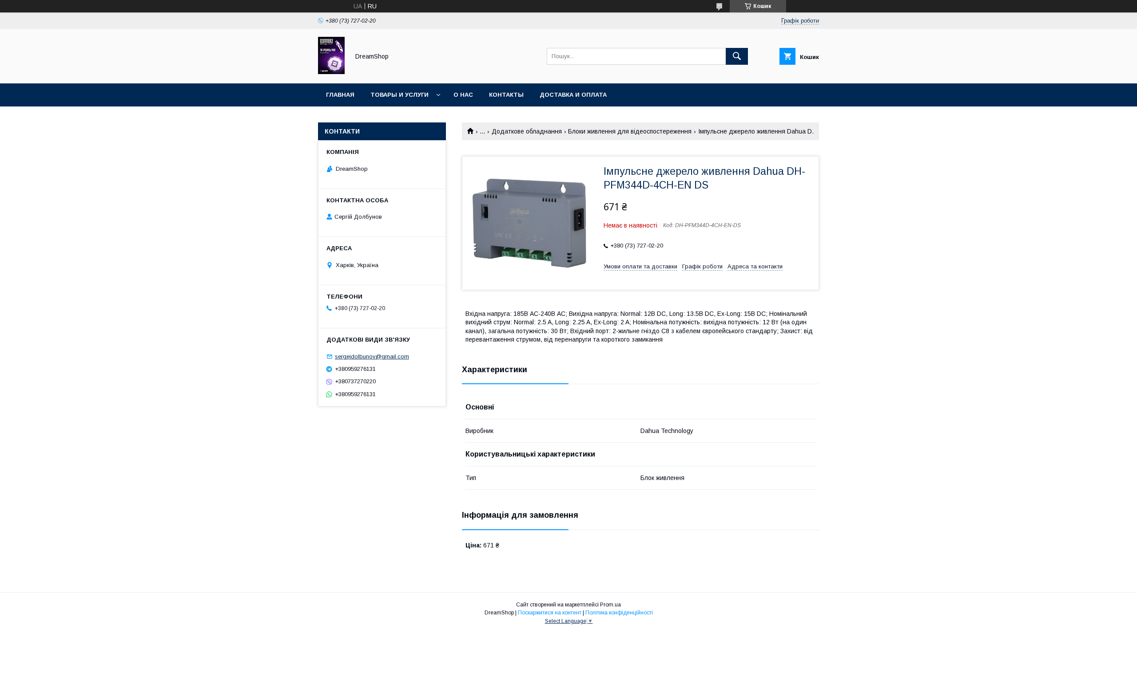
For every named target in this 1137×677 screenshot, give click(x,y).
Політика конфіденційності (619, 613)
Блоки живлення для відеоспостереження (630, 131)
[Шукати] (737, 56)
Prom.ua (610, 605)
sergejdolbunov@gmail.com (372, 356)
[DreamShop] (331, 71)
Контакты (506, 94)
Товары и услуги (399, 94)
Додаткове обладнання (527, 131)
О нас (463, 94)
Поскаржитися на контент (549, 613)
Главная (340, 94)
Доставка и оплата (573, 94)
